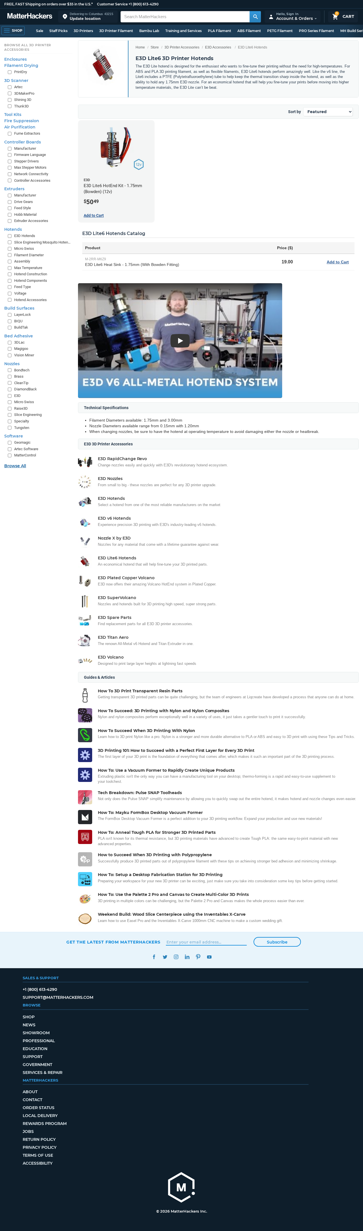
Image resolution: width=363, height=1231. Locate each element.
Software (13, 436)
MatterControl (25, 455)
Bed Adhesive (18, 336)
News (29, 1024)
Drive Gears (23, 202)
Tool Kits (12, 114)
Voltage (20, 293)
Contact (32, 1099)
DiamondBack (25, 389)
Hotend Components (30, 280)
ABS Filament (249, 31)
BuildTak (21, 327)
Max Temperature (28, 268)
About (30, 1091)
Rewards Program (45, 1123)
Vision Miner (24, 355)
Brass (19, 376)
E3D (17, 396)
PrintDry (20, 72)
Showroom (36, 1032)
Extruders (14, 188)
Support (33, 1056)
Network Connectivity (31, 174)
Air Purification (19, 127)
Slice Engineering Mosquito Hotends (42, 242)
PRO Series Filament (316, 31)
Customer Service (112, 4)
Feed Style (22, 208)
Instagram (176, 957)
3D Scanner (16, 80)
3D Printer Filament (116, 31)
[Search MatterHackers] (255, 16)
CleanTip (21, 383)
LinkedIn (187, 957)
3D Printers (83, 31)
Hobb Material (25, 214)
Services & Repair (42, 1072)
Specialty (21, 421)
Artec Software (26, 449)
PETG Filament (280, 31)
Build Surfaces (19, 308)
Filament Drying (21, 65)
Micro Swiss (24, 248)
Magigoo (21, 348)
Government (37, 1064)
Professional (39, 1040)
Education (35, 1048)
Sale (39, 31)
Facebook (154, 957)
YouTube (209, 957)
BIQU (18, 321)
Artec (18, 87)
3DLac (19, 342)
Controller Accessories (32, 180)
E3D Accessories (218, 47)
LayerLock (22, 314)
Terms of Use (38, 1155)
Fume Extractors (27, 133)
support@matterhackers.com (58, 997)
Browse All (15, 465)
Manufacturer (25, 148)
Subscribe (277, 942)
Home (140, 47)
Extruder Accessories (31, 221)
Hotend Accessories (30, 300)
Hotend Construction (30, 274)
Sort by (294, 111)
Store (155, 47)
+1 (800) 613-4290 (143, 4)
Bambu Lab (149, 31)
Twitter (165, 957)
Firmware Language (30, 155)
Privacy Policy (39, 1147)
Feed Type (22, 287)
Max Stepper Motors (30, 167)
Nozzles (12, 363)
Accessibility (37, 1163)
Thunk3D (21, 106)
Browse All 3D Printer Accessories (27, 47)
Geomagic (22, 442)
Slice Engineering (28, 415)
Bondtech (21, 370)
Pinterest (198, 957)
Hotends (13, 229)
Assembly (22, 261)
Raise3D (21, 408)
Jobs (28, 1131)
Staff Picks (58, 31)
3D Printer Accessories (181, 47)
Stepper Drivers (26, 161)
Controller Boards (22, 142)
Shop (29, 1017)
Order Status (38, 1107)
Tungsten (21, 428)
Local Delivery (40, 1115)
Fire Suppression (21, 120)
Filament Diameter (29, 255)
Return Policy (39, 1139)
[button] (88, 16)
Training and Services (183, 31)
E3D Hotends (24, 236)
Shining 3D (22, 100)
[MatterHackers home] (29, 16)
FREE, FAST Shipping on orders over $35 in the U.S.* (48, 4)
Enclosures (15, 59)
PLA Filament (219, 31)
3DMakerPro (24, 93)
